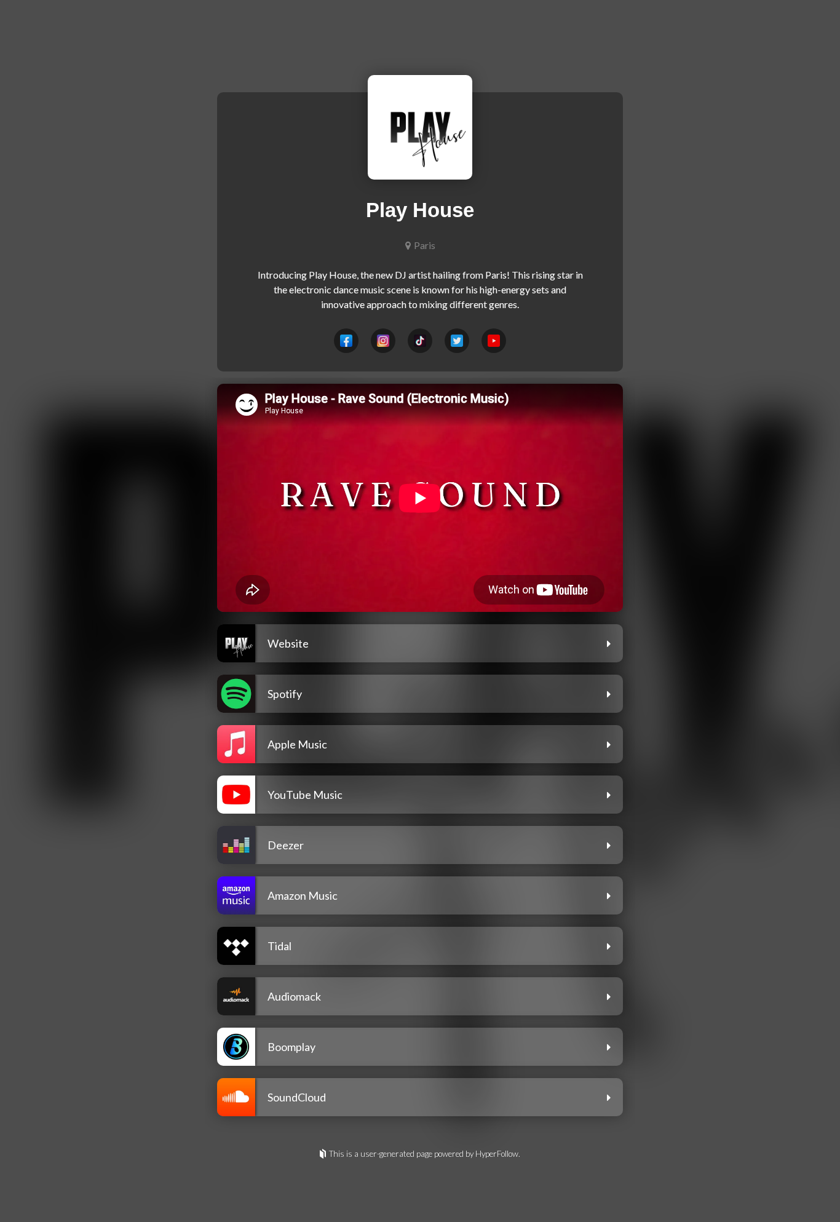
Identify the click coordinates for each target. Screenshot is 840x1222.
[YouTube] (493, 340)
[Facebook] (346, 340)
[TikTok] (420, 340)
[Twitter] (457, 340)
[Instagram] (383, 340)
